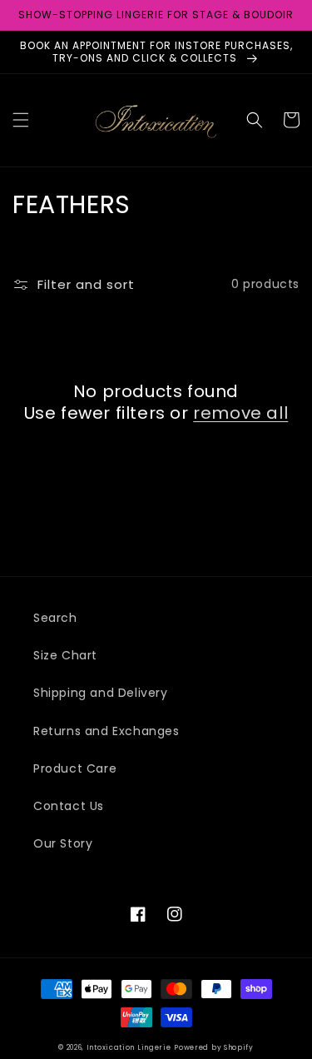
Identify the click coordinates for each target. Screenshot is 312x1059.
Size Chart (65, 655)
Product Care (74, 768)
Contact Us (68, 806)
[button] (20, 120)
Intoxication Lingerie (129, 1047)
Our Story (62, 843)
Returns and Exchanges (106, 731)
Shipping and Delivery (100, 692)
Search (55, 617)
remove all (240, 413)
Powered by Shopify (214, 1047)
